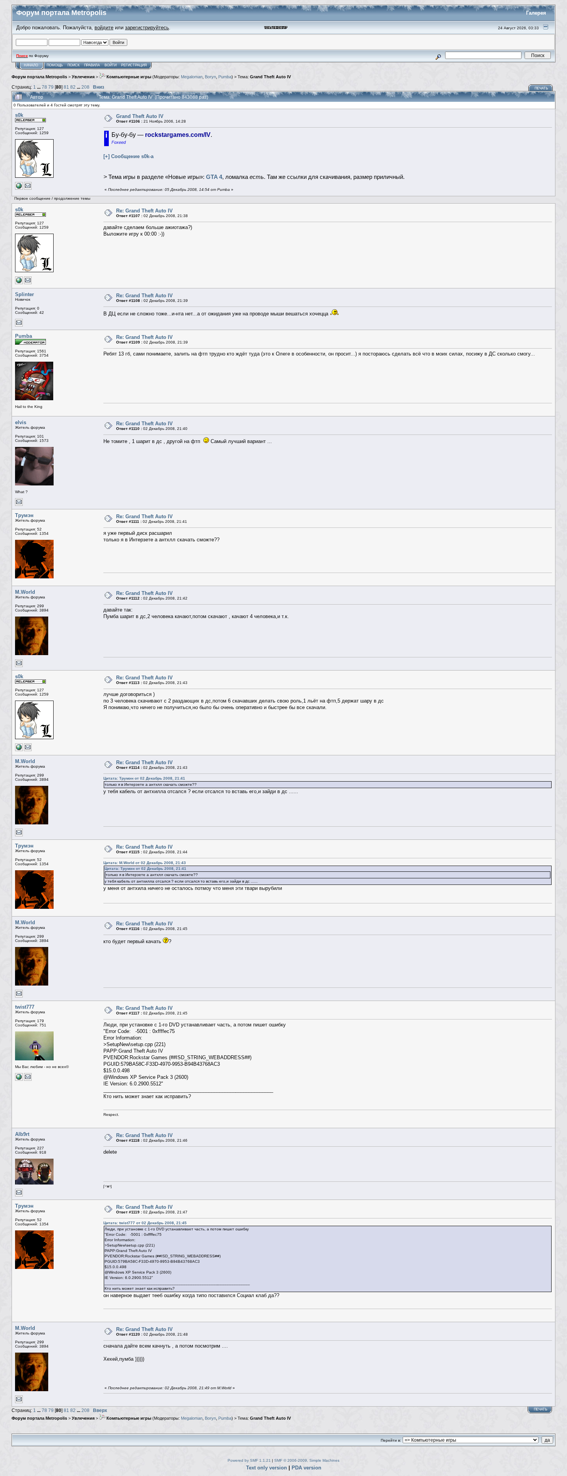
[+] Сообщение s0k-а (128, 156)
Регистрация (134, 65)
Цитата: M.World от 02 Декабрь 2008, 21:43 (144, 863)
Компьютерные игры (128, 76)
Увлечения (83, 76)
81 (66, 86)
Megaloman (191, 76)
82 (73, 86)
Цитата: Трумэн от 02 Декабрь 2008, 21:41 (144, 778)
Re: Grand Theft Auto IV (144, 211)
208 (85, 86)
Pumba (224, 76)
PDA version (306, 1468)
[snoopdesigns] (19, 1079)
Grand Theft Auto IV (270, 76)
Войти (110, 65)
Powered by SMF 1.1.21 (249, 1460)
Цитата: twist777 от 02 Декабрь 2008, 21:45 (145, 1223)
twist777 (24, 1007)
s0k (19, 115)
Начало (31, 65)
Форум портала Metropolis (39, 76)
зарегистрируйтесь (147, 27)
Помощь (55, 65)
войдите (103, 27)
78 (44, 86)
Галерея (536, 13)
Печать (541, 88)
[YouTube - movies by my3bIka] (19, 188)
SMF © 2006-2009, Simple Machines (306, 1460)
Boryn (210, 76)
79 (51, 86)
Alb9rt (22, 1134)
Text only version (266, 1468)
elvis (20, 422)
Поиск (73, 65)
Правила (92, 65)
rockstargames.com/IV (178, 134)
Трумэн (24, 515)
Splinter (24, 294)
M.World (25, 592)
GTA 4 (214, 177)
